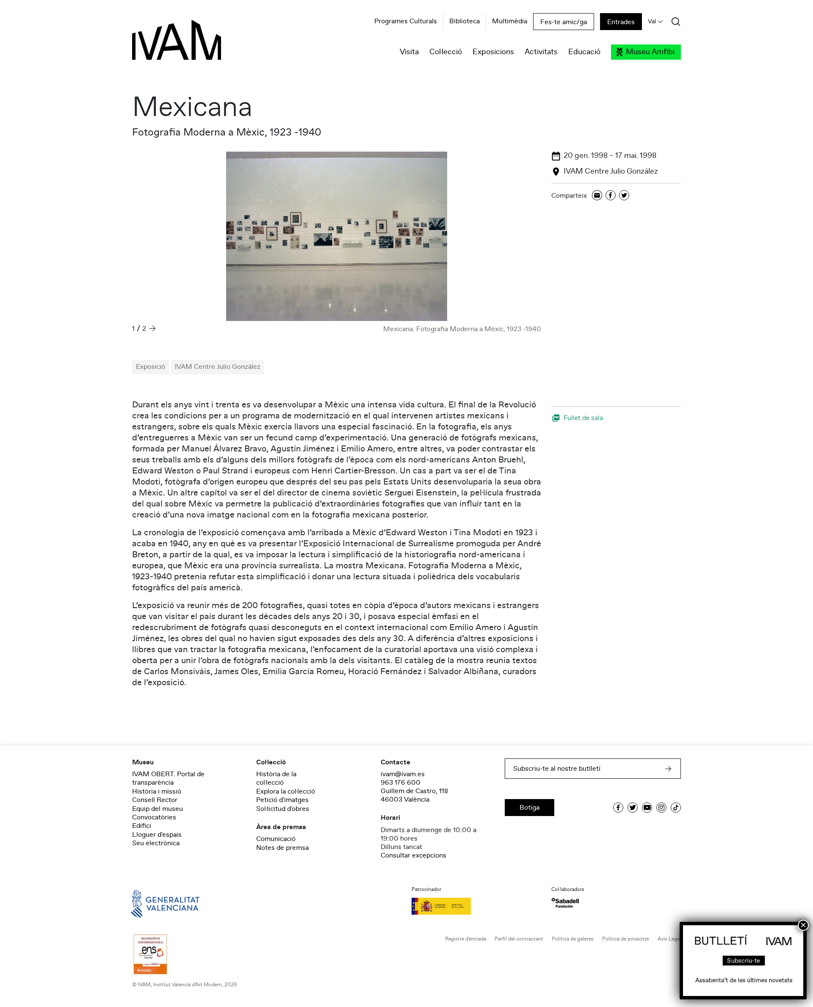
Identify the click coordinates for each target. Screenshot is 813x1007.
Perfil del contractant (519, 939)
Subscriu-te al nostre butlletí (556, 768)
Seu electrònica (156, 843)
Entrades (621, 22)
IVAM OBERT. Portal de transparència (168, 778)
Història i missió (156, 791)
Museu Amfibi (650, 52)
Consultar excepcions (413, 855)
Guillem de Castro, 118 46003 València (414, 795)
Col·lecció (445, 52)
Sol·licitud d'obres (282, 809)
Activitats (541, 52)
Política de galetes (573, 939)
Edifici (141, 826)
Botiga (529, 807)
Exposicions (493, 52)
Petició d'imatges (282, 800)
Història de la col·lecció (276, 778)
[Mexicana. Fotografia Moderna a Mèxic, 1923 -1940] (336, 236)
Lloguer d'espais (157, 834)
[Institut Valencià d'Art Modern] (161, 44)
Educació (584, 52)
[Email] (597, 196)
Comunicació (276, 839)
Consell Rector (154, 800)
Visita (409, 52)
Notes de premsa (282, 848)
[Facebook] (610, 196)
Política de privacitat (625, 939)
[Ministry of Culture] (476, 906)
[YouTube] (647, 807)
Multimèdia (509, 21)
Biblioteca (464, 21)
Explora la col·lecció (285, 791)
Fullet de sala (583, 418)
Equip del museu (157, 809)
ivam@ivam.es (403, 774)
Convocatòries (154, 817)
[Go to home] (153, 903)
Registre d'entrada (465, 939)
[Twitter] (624, 196)
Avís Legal (669, 939)
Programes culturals (405, 21)
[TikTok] (676, 807)
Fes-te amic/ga (563, 22)
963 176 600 (400, 782)
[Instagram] (661, 807)
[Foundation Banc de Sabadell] (565, 903)
